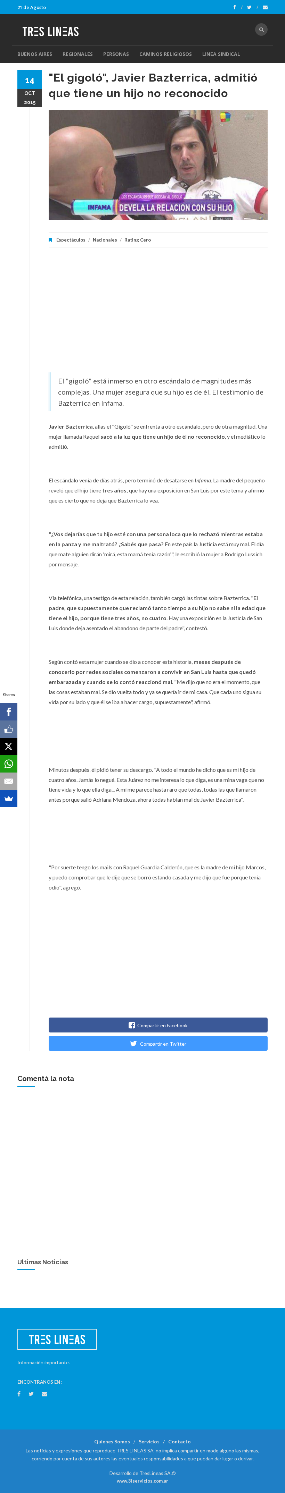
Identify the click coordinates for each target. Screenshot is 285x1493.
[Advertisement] (158, 313)
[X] (8, 746)
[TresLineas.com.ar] (53, 29)
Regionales (78, 54)
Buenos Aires (34, 54)
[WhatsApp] (8, 764)
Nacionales (105, 240)
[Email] (8, 781)
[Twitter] (252, 7)
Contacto (179, 1441)
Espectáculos (71, 240)
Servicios (149, 1441)
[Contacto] (265, 7)
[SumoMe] (8, 798)
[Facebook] (238, 7)
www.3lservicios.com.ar (142, 1481)
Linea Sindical (221, 54)
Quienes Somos (112, 1441)
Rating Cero (137, 240)
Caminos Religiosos (165, 54)
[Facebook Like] (8, 729)
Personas (116, 54)
